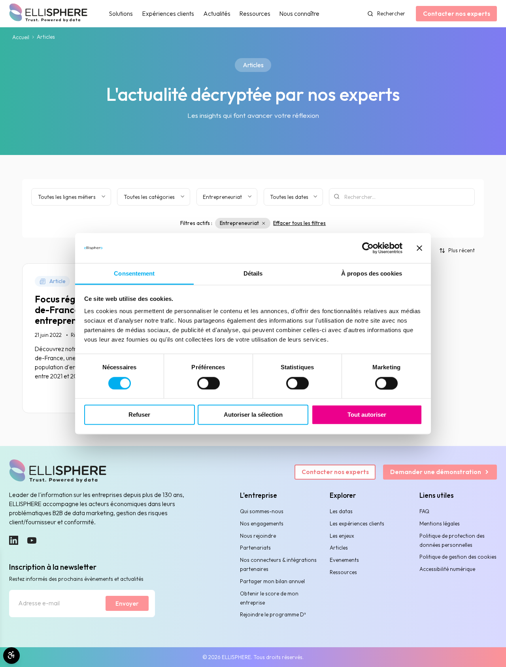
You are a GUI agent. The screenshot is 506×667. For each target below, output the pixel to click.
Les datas (341, 511)
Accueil (20, 37)
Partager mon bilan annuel (272, 581)
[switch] (208, 383)
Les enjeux (342, 536)
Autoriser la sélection (253, 415)
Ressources (255, 13)
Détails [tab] (253, 273)
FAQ (424, 511)
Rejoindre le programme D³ (273, 614)
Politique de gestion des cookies (458, 557)
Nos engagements (261, 523)
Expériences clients (168, 13)
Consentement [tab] (134, 273)
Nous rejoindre (258, 536)
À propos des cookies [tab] (371, 273)
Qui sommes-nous (261, 511)
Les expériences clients (357, 523)
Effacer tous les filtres (299, 223)
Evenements (344, 560)
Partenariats (255, 547)
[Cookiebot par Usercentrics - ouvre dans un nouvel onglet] (367, 248)
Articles (339, 547)
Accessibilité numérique (447, 569)
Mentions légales (439, 523)
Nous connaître (299, 13)
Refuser (139, 415)
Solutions (121, 13)
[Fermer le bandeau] (419, 248)
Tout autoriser (366, 415)
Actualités (216, 13)
